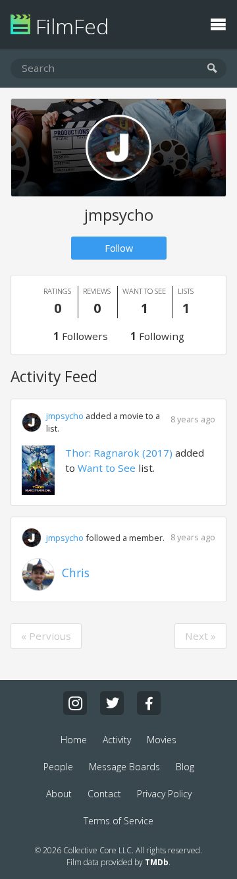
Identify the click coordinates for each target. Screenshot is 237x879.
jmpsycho (65, 416)
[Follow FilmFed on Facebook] (149, 703)
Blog (185, 766)
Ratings (57, 301)
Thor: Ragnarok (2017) (118, 452)
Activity (117, 739)
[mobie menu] (218, 23)
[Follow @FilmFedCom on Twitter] (112, 703)
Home (74, 739)
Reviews (97, 301)
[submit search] (212, 69)
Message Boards (124, 766)
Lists (186, 301)
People (58, 766)
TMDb (157, 862)
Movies (161, 739)
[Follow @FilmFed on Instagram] (75, 703)
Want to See (107, 467)
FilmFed (69, 26)
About (59, 793)
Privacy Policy (164, 793)
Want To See (144, 301)
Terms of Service (118, 820)
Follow (119, 248)
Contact (104, 793)
